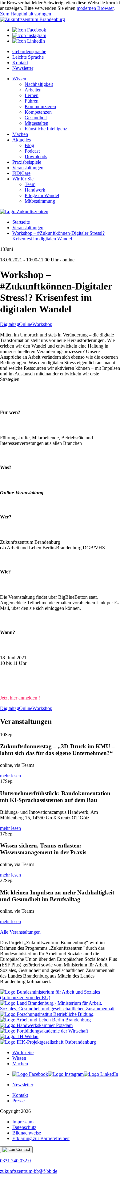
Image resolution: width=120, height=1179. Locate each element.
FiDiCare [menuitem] (21, 173)
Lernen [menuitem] (31, 95)
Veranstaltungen (27, 227)
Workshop (42, 324)
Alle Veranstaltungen (20, 932)
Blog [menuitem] (29, 145)
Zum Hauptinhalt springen (25, 13)
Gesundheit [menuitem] (36, 117)
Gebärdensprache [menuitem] (29, 51)
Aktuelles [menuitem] (21, 139)
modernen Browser (95, 8)
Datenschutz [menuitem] (24, 1127)
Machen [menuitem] (20, 134)
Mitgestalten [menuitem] (36, 123)
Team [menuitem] (30, 184)
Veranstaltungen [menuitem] (27, 167)
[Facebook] (29, 29)
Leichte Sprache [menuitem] (28, 57)
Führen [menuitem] (31, 101)
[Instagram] (29, 35)
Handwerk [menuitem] (35, 189)
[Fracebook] (30, 1074)
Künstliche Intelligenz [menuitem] (46, 128)
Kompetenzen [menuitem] (38, 112)
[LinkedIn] (28, 41)
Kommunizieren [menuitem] (40, 106)
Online (25, 324)
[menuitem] (66, 30)
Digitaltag (9, 324)
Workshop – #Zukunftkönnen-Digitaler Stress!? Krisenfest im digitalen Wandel (58, 235)
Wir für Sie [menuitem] (23, 178)
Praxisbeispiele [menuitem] (26, 162)
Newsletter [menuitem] (22, 68)
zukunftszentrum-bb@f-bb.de (28, 1171)
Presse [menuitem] (18, 1100)
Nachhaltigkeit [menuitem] (39, 84)
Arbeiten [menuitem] (33, 89)
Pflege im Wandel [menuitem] (42, 195)
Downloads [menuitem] (36, 156)
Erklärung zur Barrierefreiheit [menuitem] (41, 1138)
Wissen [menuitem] (19, 78)
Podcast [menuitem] (32, 151)
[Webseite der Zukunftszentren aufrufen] (24, 211)
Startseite (21, 222)
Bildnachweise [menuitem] (26, 1132)
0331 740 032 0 (15, 1160)
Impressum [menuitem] (23, 1121)
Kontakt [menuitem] (20, 62)
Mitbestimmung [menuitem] (40, 201)
